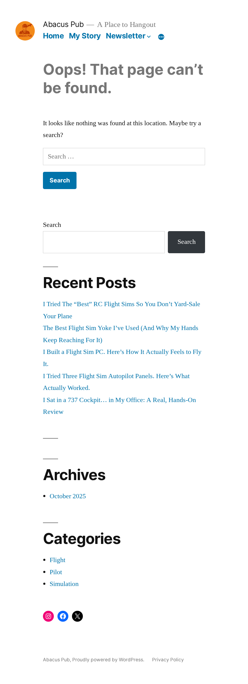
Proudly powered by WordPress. (108, 660)
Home (53, 35)
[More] (161, 37)
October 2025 (68, 496)
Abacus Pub (63, 24)
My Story (85, 35)
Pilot (56, 572)
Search (52, 225)
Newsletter (125, 35)
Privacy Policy (168, 660)
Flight (57, 560)
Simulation (64, 584)
